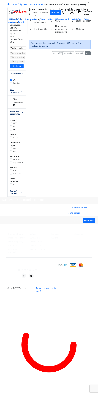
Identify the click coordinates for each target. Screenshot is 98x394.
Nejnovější (57, 53)
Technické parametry (15, 112)
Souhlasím (89, 220)
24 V (15, 126)
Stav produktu (14, 91)
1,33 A (15, 137)
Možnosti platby (15, 241)
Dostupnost (15, 73)
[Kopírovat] (29, 6)
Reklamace (13, 245)
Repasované (18, 102)
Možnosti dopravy (16, 237)
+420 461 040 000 (44, 6)
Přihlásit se (78, 234)
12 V (15, 123)
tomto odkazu (74, 213)
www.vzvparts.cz (79, 207)
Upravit (76, 220)
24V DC (16, 151)
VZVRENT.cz (35, 237)
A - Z (88, 53)
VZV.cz (33, 234)
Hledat (56, 12)
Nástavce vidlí (62, 19)
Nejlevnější (68, 53)
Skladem (17, 83)
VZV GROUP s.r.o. (37, 249)
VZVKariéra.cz (36, 245)
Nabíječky (76, 19)
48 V (15, 129)
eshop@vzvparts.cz (18, 6)
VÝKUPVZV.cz (36, 241)
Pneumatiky (31, 19)
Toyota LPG (18, 162)
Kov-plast (17, 173)
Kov (14, 170)
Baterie (21, 22)
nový (15, 99)
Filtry (42, 19)
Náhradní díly (15, 19)
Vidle (50, 19)
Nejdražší (79, 53)
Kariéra (54, 237)
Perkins (16, 159)
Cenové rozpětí (13, 192)
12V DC (16, 148)
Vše (14, 80)
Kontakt (55, 234)
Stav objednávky (15, 234)
